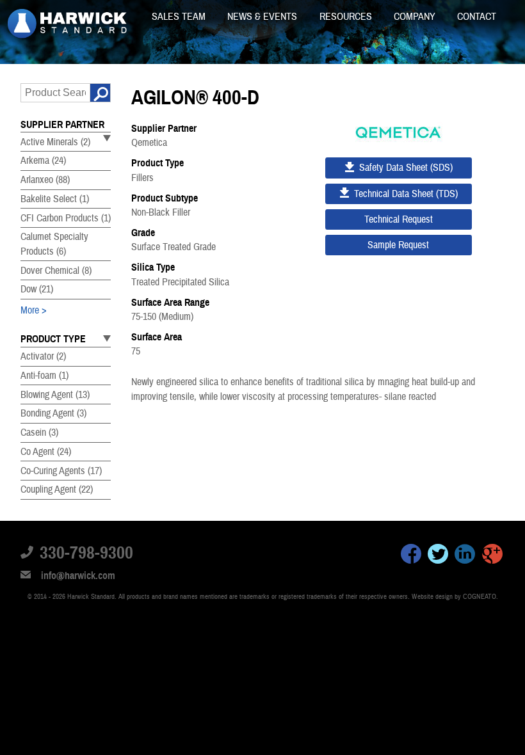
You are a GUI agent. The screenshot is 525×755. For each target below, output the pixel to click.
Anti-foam (44, 375)
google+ (492, 556)
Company (416, 16)
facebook (411, 556)
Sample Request (398, 245)
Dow (36, 289)
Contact (476, 16)
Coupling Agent (56, 489)
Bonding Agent (53, 413)
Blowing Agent (55, 394)
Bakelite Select (54, 199)
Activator (43, 356)
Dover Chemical (56, 270)
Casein (39, 432)
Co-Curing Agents (61, 471)
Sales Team (180, 16)
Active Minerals (55, 142)
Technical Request (398, 219)
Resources (347, 16)
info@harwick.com (78, 575)
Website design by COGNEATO (454, 596)
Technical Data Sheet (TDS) (406, 193)
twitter (438, 556)
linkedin (465, 556)
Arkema (43, 160)
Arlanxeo (45, 179)
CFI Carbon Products (65, 218)
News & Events (263, 16)
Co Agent (45, 451)
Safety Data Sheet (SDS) (406, 167)
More (29, 310)
